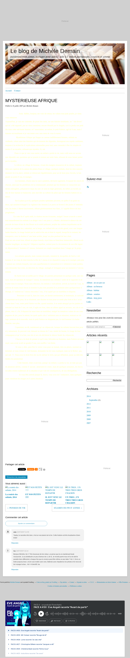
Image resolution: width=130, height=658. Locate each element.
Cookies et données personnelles (57, 586)
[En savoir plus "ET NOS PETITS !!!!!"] (105, 347)
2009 (89, 415)
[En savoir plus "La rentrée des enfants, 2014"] (93, 347)
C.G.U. (92, 582)
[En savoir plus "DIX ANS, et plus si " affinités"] (118, 359)
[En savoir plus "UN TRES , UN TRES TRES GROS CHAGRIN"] (93, 359)
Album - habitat (93, 290)
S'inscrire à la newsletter (16, 477)
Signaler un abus (82, 582)
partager (57, 621)
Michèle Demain (15, 582)
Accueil (8, 90)
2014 (89, 396)
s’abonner (42, 621)
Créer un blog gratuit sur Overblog (47, 582)
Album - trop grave (94, 298)
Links (89, 301)
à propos (71, 621)
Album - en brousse (94, 286)
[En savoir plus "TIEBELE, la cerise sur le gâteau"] (105, 359)
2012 (89, 403)
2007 (89, 423)
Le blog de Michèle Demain (45, 51)
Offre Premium (123, 582)
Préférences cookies (76, 586)
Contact (17, 90)
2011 (89, 407)
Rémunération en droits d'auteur (106, 582)
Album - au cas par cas (96, 282)
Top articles (63, 582)
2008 (89, 419)
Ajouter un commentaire (26, 523)
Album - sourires (93, 294)
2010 (89, 411)
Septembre (93, 400)
